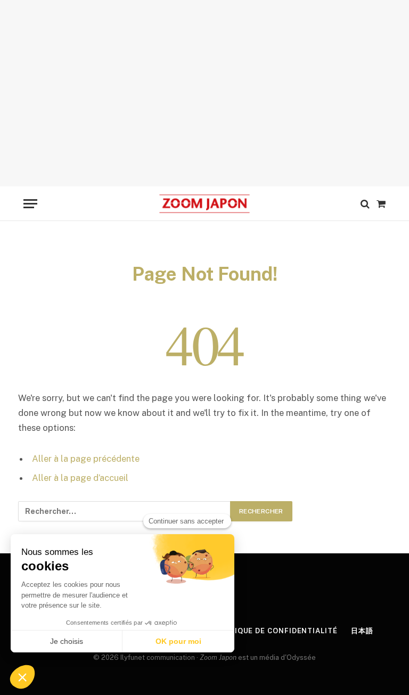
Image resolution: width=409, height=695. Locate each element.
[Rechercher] (365, 204)
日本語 (362, 631)
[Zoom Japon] (204, 203)
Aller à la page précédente (86, 458)
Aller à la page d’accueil (80, 477)
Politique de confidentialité (274, 631)
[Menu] (30, 204)
